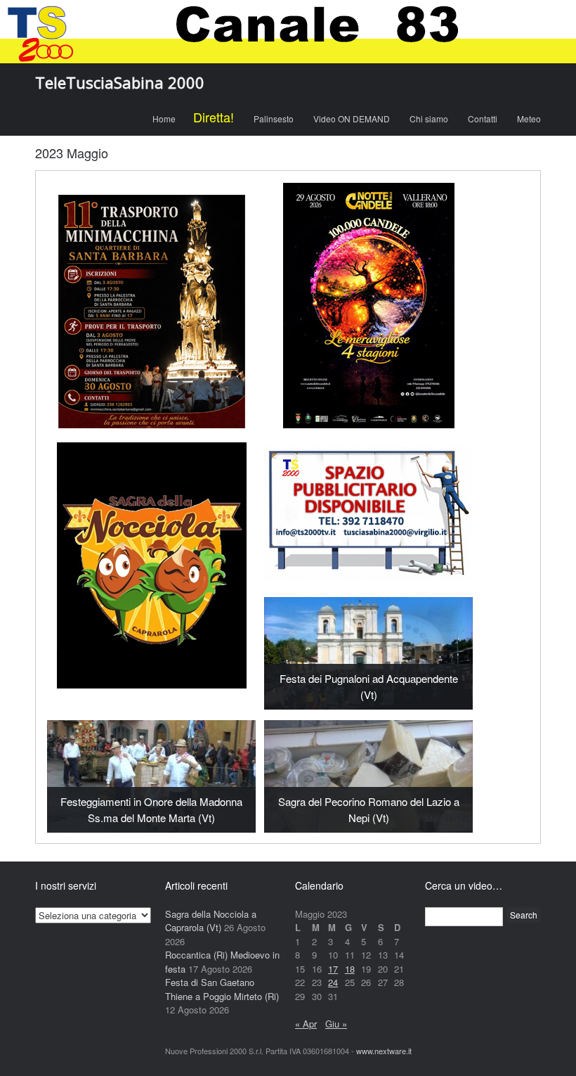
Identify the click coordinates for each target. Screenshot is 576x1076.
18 (350, 968)
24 (333, 982)
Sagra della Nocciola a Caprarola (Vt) (210, 921)
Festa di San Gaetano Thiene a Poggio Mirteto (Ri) (222, 989)
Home (164, 118)
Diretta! (213, 117)
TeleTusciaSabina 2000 (119, 82)
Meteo (529, 118)
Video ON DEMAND (351, 118)
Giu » (336, 1023)
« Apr (306, 1023)
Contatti (482, 118)
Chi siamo (429, 118)
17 (333, 968)
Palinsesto (274, 118)
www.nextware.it (384, 1050)
